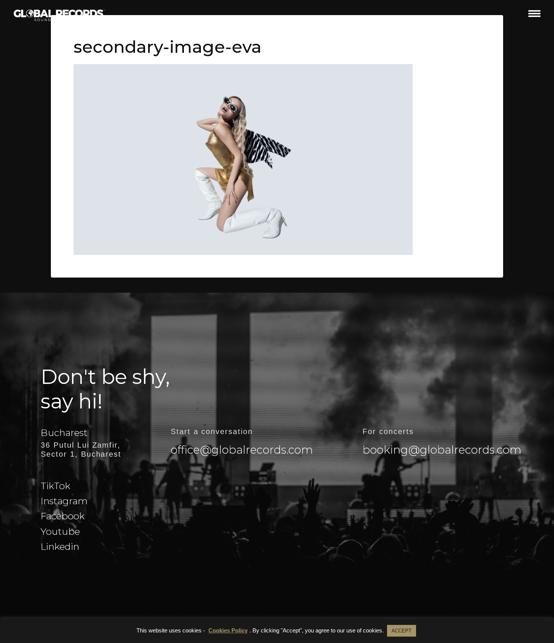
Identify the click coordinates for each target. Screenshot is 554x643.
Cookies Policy (228, 630)
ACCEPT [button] (402, 631)
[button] (534, 13)
